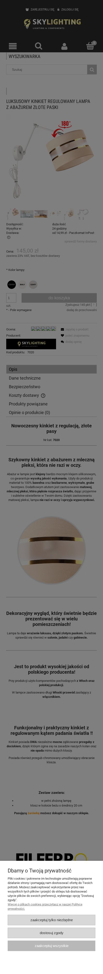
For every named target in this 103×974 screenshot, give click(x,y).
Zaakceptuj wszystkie (52, 946)
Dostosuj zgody (51, 933)
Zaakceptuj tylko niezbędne (51, 920)
